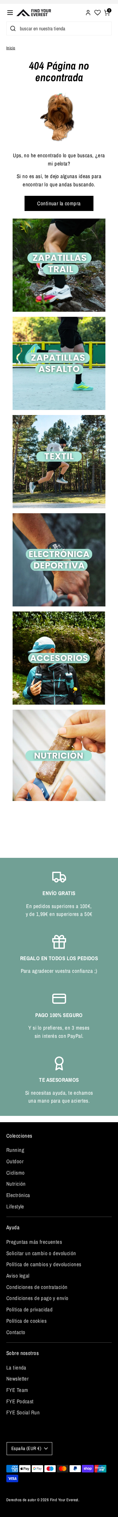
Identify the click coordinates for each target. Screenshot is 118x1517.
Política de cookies (26, 1320)
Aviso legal (18, 1275)
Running (15, 1149)
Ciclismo (15, 1172)
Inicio (10, 48)
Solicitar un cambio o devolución (41, 1253)
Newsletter (17, 1378)
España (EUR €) (26, 1448)
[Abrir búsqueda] (12, 28)
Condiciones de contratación (36, 1287)
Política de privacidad (29, 1309)
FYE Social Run (23, 1412)
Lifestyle (15, 1206)
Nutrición (16, 1183)
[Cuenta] (88, 11)
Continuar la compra (59, 203)
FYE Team (17, 1390)
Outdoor (15, 1161)
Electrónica (18, 1195)
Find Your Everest (64, 1499)
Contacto (15, 1332)
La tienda (16, 1367)
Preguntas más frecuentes (34, 1241)
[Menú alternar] (10, 12)
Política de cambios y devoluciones (43, 1264)
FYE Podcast (20, 1401)
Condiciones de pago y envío (37, 1298)
